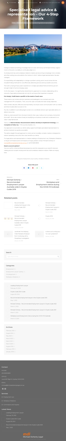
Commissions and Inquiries (11, 404)
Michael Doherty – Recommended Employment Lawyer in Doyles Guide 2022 (52, 206)
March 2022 (9, 338)
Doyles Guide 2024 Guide (17, 291)
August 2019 (9, 346)
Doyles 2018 (49, 216)
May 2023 (9, 336)
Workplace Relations (44, 158)
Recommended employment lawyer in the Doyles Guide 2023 (22, 205)
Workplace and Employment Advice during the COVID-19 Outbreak (30, 316)
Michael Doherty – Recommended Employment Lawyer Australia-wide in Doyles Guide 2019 (21, 220)
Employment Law (8, 397)
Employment (10, 269)
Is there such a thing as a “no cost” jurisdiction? (52, 233)
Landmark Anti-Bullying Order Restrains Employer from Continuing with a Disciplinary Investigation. (22, 235)
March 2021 (9, 341)
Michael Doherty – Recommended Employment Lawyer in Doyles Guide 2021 (33, 310)
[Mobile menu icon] (62, 2)
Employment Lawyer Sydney (30, 158)
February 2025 (10, 330)
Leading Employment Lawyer (19, 285)
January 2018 (10, 351)
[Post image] (8, 205)
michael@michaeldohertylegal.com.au (15, 143)
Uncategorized (10, 274)
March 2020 (9, 344)
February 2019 (10, 349)
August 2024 (9, 333)
